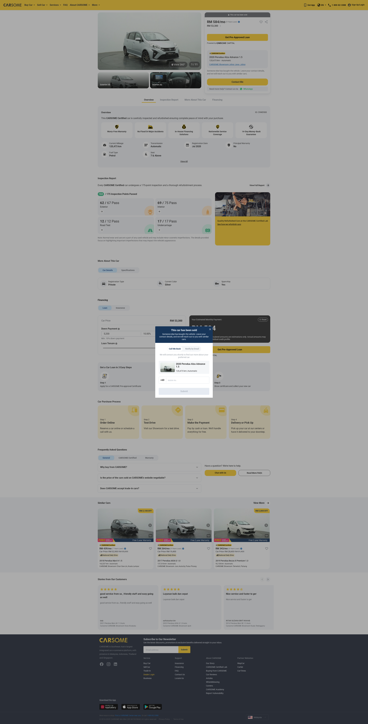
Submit (184, 391)
